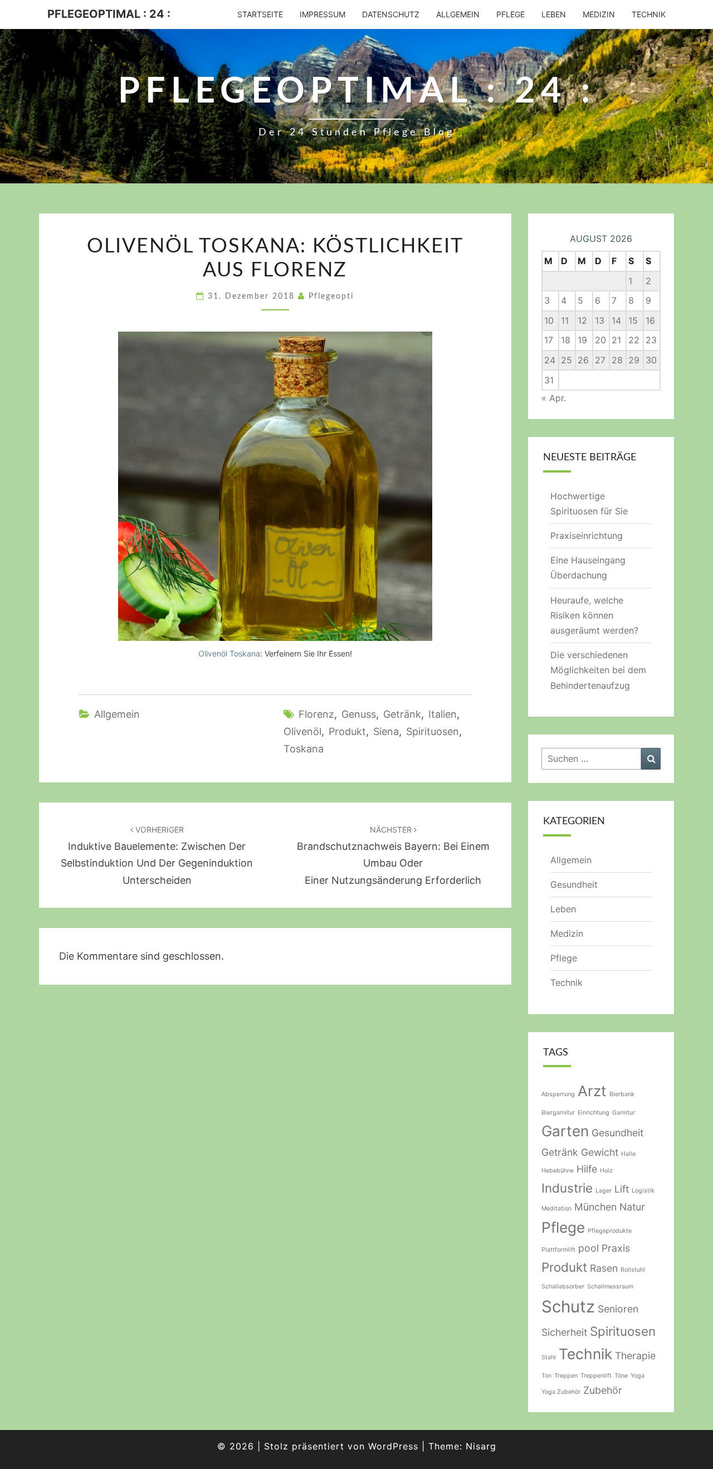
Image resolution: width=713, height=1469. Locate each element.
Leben (553, 14)
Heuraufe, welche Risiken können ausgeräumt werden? (594, 615)
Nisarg (481, 1446)
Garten (565, 1131)
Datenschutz (390, 14)
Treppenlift (596, 1375)
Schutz (568, 1306)
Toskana (304, 749)
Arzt (592, 1091)
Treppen (566, 1375)
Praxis (616, 1248)
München (595, 1207)
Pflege (510, 14)
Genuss (358, 714)
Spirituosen (432, 731)
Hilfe (587, 1169)
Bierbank (621, 1094)
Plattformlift (558, 1249)
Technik (649, 14)
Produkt (347, 731)
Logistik (643, 1190)
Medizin (599, 14)
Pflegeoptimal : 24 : (108, 14)
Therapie (635, 1355)
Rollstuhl (633, 1269)
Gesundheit (574, 884)
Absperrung (558, 1094)
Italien (442, 714)
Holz (606, 1170)
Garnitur (623, 1112)
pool (588, 1248)
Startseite (260, 14)
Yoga (637, 1375)
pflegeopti (331, 296)
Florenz (316, 714)
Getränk (402, 714)
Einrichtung (593, 1112)
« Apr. (553, 397)
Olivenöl (302, 731)
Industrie (567, 1187)
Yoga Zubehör (560, 1391)
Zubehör (602, 1390)
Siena (386, 731)
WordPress (393, 1446)
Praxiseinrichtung (586, 535)
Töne (621, 1375)
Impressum (322, 14)
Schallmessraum (610, 1286)
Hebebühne (557, 1170)
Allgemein (458, 14)
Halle (628, 1153)
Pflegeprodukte (610, 1230)
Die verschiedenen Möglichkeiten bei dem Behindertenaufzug (598, 669)
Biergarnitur (558, 1112)
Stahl (548, 1357)
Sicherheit (564, 1332)
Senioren (618, 1309)
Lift (621, 1189)
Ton (546, 1375)
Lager (603, 1190)
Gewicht (599, 1152)
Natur (632, 1207)
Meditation (556, 1208)
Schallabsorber (562, 1286)
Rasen (604, 1268)
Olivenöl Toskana (229, 653)
